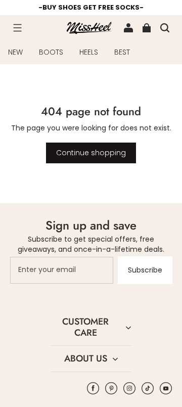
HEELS (88, 52)
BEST (122, 52)
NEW (15, 52)
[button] (17, 28)
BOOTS (51, 52)
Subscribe (145, 270)
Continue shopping (91, 153)
